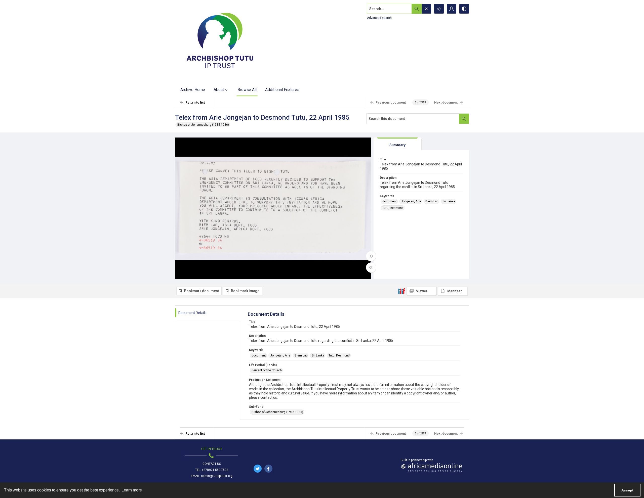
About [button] (219, 89)
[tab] (397, 144)
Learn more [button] (132, 490)
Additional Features (282, 89)
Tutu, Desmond (393, 208)
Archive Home (192, 89)
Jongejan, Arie (411, 201)
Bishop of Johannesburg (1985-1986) (203, 124)
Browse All (247, 89)
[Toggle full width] (371, 256)
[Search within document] (464, 119)
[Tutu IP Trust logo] (220, 41)
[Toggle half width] (371, 267)
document (389, 201)
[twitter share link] (258, 469)
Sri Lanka (448, 201)
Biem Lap (431, 201)
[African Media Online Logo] (431, 467)
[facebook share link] (268, 469)
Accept (627, 490)
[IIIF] (401, 291)
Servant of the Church (267, 370)
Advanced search (379, 18)
